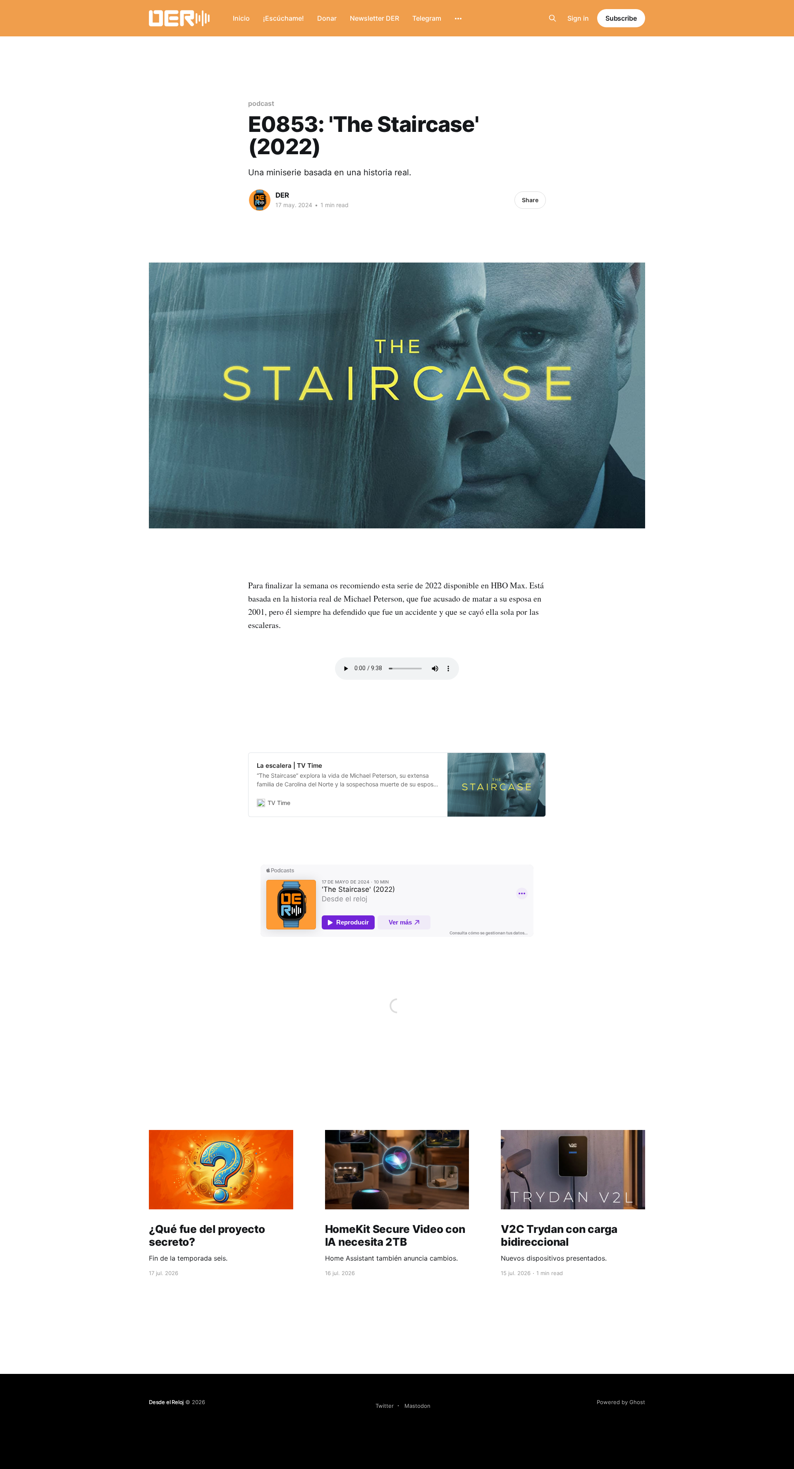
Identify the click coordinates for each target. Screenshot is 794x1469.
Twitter (384, 1405)
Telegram (426, 18)
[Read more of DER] (259, 200)
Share (530, 199)
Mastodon (417, 1405)
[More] (458, 18)
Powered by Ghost (621, 1402)
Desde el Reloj (166, 1402)
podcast (261, 103)
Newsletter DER (374, 18)
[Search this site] (552, 18)
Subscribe (621, 18)
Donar (327, 18)
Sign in (578, 18)
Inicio (241, 18)
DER (282, 195)
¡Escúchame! (283, 18)
